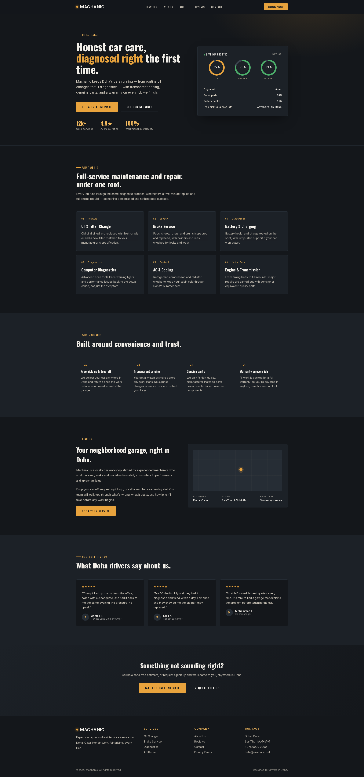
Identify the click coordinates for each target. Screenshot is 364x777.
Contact (216, 7)
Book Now (276, 6)
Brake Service (153, 741)
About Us (200, 736)
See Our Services (139, 107)
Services (151, 7)
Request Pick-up (207, 688)
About (184, 7)
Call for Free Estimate (162, 688)
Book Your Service (96, 511)
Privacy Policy (203, 752)
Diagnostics (151, 746)
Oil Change (151, 736)
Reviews (200, 7)
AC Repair (150, 752)
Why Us (168, 7)
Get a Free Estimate (97, 107)
